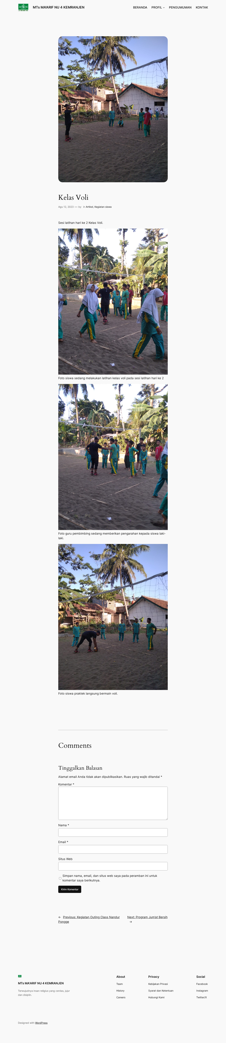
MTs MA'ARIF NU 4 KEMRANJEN (58, 7)
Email (63, 842)
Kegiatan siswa (103, 206)
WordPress (41, 1022)
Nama (63, 825)
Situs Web (65, 859)
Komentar (66, 784)
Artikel (89, 206)
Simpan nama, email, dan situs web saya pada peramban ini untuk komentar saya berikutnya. (110, 878)
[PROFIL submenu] (164, 7)
